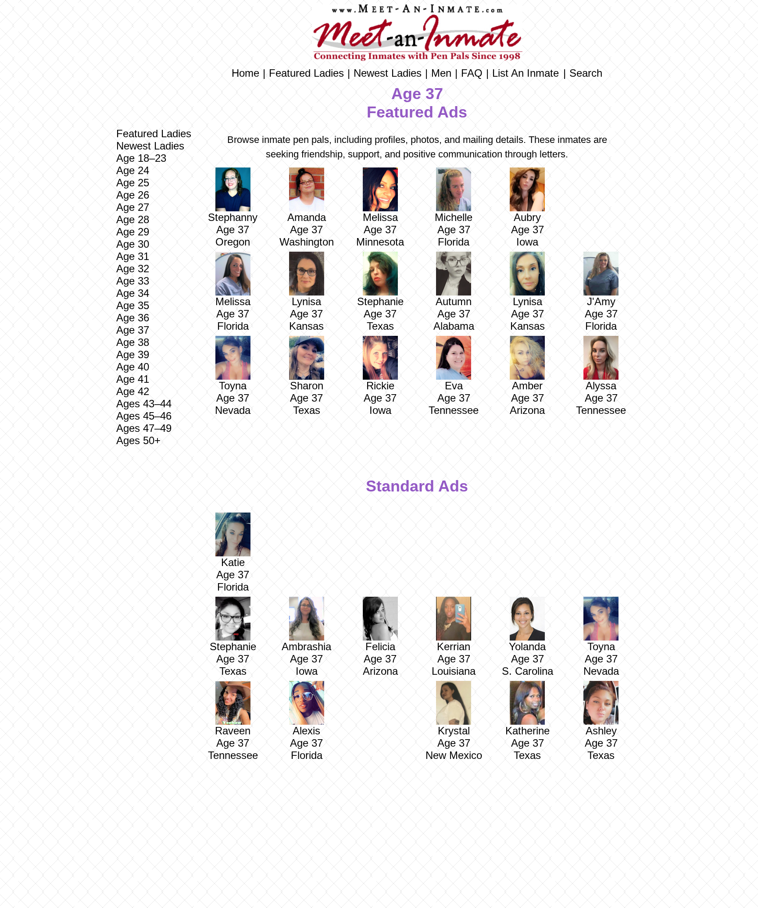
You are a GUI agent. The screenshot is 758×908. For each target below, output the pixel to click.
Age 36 (132, 318)
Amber (527, 386)
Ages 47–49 (144, 428)
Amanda (306, 217)
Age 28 (132, 219)
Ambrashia (306, 646)
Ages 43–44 (144, 403)
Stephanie (380, 301)
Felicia (380, 646)
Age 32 (132, 268)
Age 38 (132, 342)
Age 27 (132, 207)
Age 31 (132, 256)
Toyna (233, 386)
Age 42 (132, 391)
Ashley (601, 731)
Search (585, 73)
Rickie (380, 386)
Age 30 (132, 244)
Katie (233, 562)
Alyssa (601, 386)
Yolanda (527, 646)
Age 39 (132, 354)
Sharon (306, 386)
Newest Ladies (150, 146)
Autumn (454, 301)
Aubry (527, 217)
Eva (454, 386)
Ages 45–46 (144, 416)
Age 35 (132, 305)
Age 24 (132, 170)
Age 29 (132, 232)
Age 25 (132, 183)
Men (441, 73)
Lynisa (306, 301)
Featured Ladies (153, 133)
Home (245, 73)
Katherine (527, 731)
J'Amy (601, 301)
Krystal (454, 731)
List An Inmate (525, 73)
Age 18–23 (141, 158)
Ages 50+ (138, 440)
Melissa (380, 217)
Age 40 (132, 367)
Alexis (306, 731)
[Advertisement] (153, 588)
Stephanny (232, 217)
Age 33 (132, 281)
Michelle (453, 217)
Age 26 (132, 195)
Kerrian (453, 646)
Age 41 (132, 379)
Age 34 (132, 293)
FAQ (472, 73)
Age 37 (132, 330)
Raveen (232, 731)
